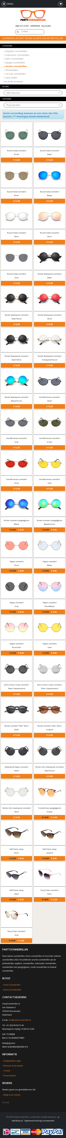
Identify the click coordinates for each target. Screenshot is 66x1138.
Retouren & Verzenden (13, 1065)
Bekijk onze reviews (11, 1095)
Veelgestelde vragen (12, 1061)
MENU (10, 3)
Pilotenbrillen (11, 70)
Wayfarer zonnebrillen (15, 51)
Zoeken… (25, 31)
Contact (6, 1070)
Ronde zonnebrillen (15, 66)
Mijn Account (22, 26)
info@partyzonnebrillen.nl (19, 1020)
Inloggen (46, 26)
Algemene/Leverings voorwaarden (39, 1120)
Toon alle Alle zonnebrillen (13, 81)
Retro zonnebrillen (13, 58)
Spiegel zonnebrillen (14, 62)
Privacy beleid (9, 1075)
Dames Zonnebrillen (12, 989)
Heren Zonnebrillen (11, 984)
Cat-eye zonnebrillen (15, 73)
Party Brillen (10, 77)
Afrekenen (35, 26)
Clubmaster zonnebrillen (16, 55)
